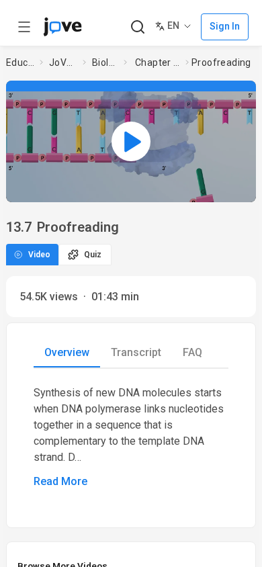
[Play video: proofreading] (131, 141)
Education (20, 62)
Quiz (92, 254)
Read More (60, 481)
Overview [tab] (66, 352)
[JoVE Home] (62, 26)
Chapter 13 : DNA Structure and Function (157, 62)
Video (39, 254)
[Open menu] (24, 27)
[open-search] (137, 27)
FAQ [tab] (192, 352)
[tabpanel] (131, 437)
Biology (105, 62)
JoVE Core (63, 62)
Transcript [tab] (136, 352)
